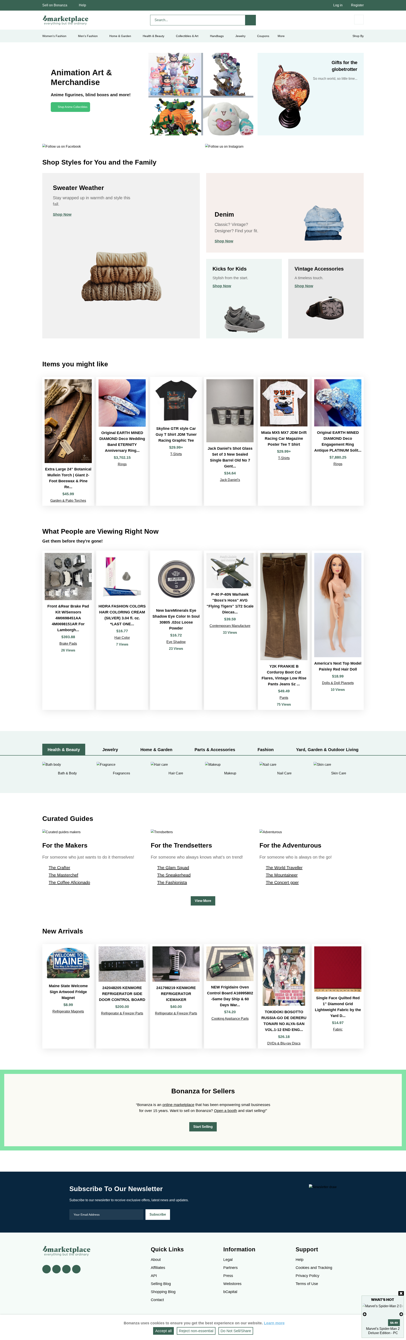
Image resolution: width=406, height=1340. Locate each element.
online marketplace (178, 1105)
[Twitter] (56, 1269)
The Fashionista (172, 882)
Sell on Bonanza (54, 5)
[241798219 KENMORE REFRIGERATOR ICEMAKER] (176, 996)
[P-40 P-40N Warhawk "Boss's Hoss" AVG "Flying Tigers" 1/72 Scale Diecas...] (230, 630)
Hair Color (122, 637)
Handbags (217, 36)
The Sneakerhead (174, 875)
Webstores (232, 1284)
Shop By (358, 36)
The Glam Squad (173, 867)
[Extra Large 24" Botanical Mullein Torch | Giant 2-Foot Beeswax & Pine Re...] (68, 441)
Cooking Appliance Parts (230, 1018)
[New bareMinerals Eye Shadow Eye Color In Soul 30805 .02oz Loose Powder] (176, 630)
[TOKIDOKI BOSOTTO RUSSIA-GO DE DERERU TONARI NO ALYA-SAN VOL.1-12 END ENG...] (284, 996)
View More (203, 901)
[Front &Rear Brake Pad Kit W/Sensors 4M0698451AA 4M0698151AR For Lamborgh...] (68, 630)
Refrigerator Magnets (68, 1011)
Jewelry (240, 36)
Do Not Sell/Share (236, 1331)
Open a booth (225, 1111)
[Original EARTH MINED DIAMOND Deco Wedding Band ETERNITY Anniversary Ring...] (122, 441)
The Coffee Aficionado (69, 882)
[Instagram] (76, 1269)
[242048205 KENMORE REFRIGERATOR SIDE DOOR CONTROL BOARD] (122, 996)
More (281, 36)
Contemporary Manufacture (230, 626)
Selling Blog (161, 1284)
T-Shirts (176, 454)
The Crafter (59, 867)
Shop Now (62, 214)
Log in (338, 5)
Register (357, 5)
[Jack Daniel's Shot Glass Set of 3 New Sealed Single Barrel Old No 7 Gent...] (230, 441)
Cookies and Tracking (314, 1268)
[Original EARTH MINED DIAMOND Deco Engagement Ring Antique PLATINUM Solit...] (337, 441)
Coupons (263, 36)
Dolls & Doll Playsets (338, 683)
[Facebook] (46, 1269)
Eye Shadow (176, 642)
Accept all (163, 1331)
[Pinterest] (66, 1269)
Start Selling (203, 1126)
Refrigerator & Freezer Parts (122, 1013)
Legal (228, 1260)
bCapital (230, 1292)
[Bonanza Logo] (65, 20)
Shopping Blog (163, 1292)
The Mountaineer (282, 875)
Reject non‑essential (196, 1331)
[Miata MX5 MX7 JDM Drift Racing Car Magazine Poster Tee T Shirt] (284, 441)
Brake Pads (68, 643)
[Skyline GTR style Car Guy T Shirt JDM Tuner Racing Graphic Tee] (176, 441)
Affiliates (158, 1268)
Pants (284, 698)
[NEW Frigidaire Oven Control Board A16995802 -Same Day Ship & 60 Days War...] (230, 996)
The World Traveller (284, 867)
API (154, 1276)
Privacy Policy (307, 1276)
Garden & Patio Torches (68, 500)
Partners (230, 1268)
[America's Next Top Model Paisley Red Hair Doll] (337, 630)
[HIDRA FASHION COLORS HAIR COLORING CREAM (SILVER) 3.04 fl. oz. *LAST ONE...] (122, 630)
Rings (122, 464)
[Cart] (359, 19)
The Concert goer (282, 882)
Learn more (274, 1323)
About (156, 1260)
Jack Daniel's (230, 480)
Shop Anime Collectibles (73, 107)
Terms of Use (307, 1284)
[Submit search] (250, 20)
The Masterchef (63, 875)
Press (228, 1276)
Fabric (338, 1029)
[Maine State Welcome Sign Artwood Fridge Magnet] (68, 996)
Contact (157, 1300)
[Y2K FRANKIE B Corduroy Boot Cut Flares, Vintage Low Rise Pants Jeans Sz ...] (284, 630)
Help (82, 5)
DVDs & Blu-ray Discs (283, 1043)
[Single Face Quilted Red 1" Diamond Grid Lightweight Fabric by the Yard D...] (337, 996)
